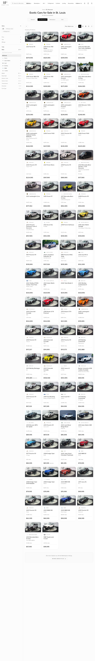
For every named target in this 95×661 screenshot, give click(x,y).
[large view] (79, 26)
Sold (62, 19)
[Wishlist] (88, 3)
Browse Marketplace (58, 558)
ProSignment (51, 3)
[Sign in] (91, 3)
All (3, 28)
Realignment (7, 31)
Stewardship (71, 3)
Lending (64, 3)
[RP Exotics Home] (5, 3)
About (77, 3)
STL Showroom (42, 19)
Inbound (33, 19)
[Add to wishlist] (38, 34)
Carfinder (58, 3)
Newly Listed (10, 28)
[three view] (82, 26)
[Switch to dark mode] (84, 3)
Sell (44, 3)
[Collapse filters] (26, 26)
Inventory (28, 3)
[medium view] (85, 26)
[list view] (91, 26)
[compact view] (88, 26)
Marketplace (37, 3)
